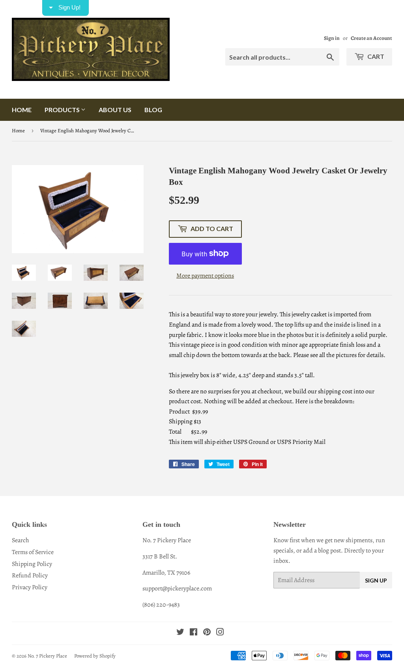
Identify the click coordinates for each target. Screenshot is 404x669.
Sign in (332, 38)
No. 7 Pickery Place (47, 655)
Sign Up (376, 580)
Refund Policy (30, 575)
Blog (153, 109)
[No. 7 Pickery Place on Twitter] (180, 633)
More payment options (205, 275)
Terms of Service (33, 552)
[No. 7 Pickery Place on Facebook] (193, 633)
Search (20, 540)
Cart (375, 56)
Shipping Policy (32, 564)
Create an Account (371, 38)
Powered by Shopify (95, 655)
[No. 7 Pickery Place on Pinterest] (207, 633)
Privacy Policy (29, 587)
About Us (115, 109)
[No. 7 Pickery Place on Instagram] (220, 633)
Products (63, 109)
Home (22, 109)
